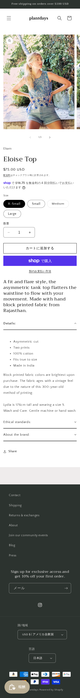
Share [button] (12, 451)
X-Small (14, 204)
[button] (9, 18)
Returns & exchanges (24, 515)
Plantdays (32, 689)
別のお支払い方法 (40, 271)
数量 (6, 223)
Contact (14, 495)
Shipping (15, 505)
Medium (59, 205)
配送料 (6, 175)
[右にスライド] (50, 137)
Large (12, 214)
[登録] (66, 588)
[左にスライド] (30, 137)
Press (12, 555)
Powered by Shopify (51, 689)
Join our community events (28, 535)
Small (36, 204)
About (13, 525)
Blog (12, 545)
